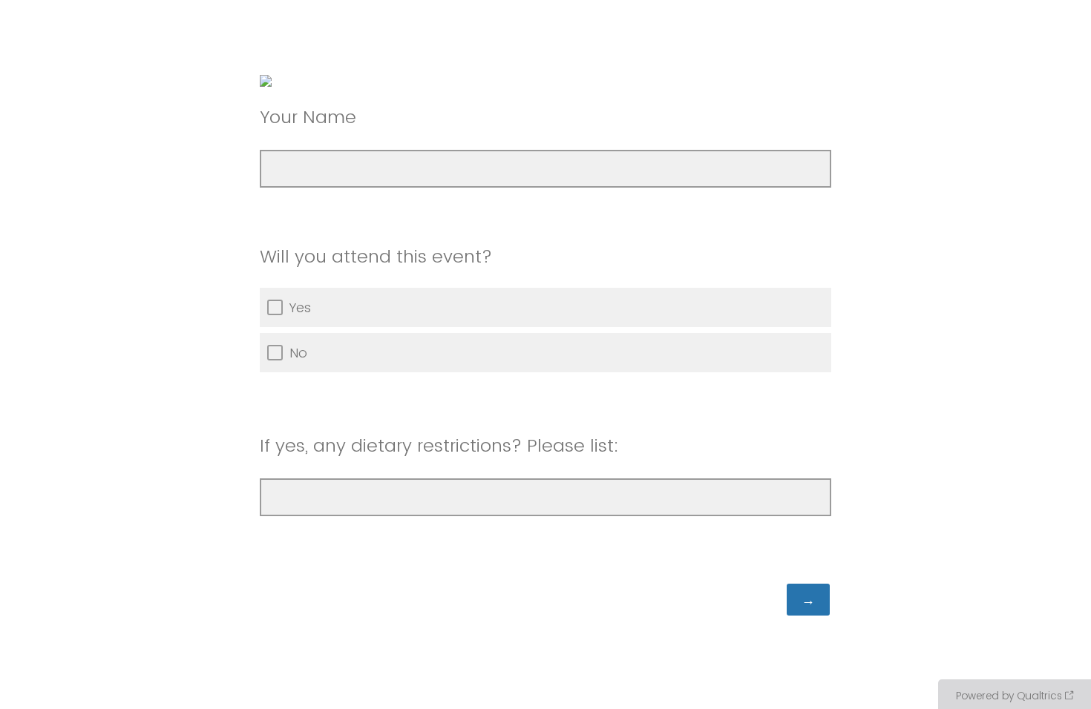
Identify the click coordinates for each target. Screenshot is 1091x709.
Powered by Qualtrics (1009, 695)
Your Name (308, 117)
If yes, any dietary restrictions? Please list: (442, 445)
